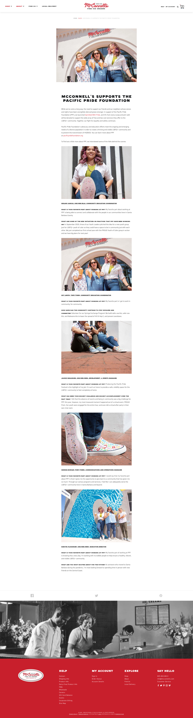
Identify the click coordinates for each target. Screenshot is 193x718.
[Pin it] (161, 595)
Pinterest (164, 686)
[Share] (32, 595)
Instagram (167, 686)
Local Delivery (49, 6)
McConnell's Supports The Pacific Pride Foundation (96, 98)
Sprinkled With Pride (92, 115)
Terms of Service (83, 714)
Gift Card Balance (65, 695)
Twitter (161, 686)
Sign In (94, 676)
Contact (62, 676)
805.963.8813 (162, 676)
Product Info (64, 681)
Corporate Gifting (65, 701)
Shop (8, 6)
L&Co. (99, 714)
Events (61, 698)
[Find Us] (37, 6)
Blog (80, 18)
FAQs (61, 687)
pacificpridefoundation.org (73, 136)
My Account (170, 6)
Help (162, 6)
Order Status (97, 679)
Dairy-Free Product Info (68, 684)
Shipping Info (64, 679)
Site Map (62, 703)
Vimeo (170, 686)
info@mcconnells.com (165, 679)
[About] (23, 6)
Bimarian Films (119, 714)
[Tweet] (96, 595)
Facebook (158, 686)
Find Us (32, 6)
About (19, 6)
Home (75, 18)
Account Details (98, 681)
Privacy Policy (73, 714)
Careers (62, 692)
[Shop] (11, 6)
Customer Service (164, 681)
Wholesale (63, 690)
